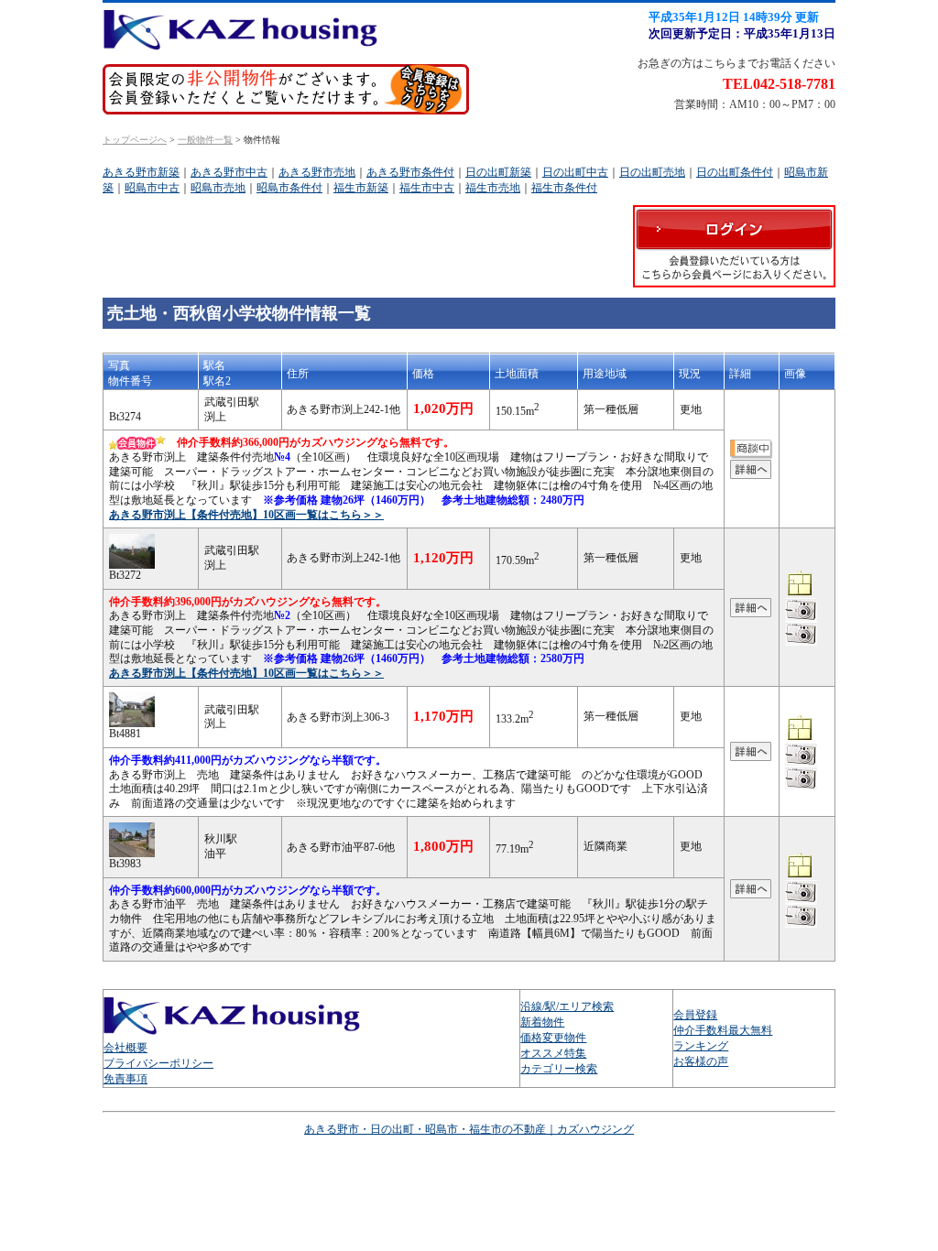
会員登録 (695, 1014)
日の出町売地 (652, 172)
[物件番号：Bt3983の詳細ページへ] (750, 890)
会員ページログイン (734, 246)
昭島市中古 (152, 187)
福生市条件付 (564, 187)
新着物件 (542, 1022)
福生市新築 (360, 187)
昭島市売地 (218, 187)
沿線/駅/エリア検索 (567, 1006)
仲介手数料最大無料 (722, 1030)
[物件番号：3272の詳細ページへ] (132, 561)
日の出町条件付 (734, 172)
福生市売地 (492, 187)
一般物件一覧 (205, 140)
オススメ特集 (553, 1053)
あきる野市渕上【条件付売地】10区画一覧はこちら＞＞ (246, 514)
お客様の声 (700, 1061)
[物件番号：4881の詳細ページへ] (132, 719)
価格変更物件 (553, 1037)
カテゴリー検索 (558, 1068)
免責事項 (125, 1078)
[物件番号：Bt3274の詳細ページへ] (750, 470)
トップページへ (135, 140)
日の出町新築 (498, 172)
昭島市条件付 (289, 187)
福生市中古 (426, 187)
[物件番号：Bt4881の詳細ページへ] (750, 753)
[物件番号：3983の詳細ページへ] (132, 849)
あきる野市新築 (141, 172)
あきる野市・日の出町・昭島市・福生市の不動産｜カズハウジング (469, 1129)
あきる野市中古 (229, 172)
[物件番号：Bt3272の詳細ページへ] (750, 609)
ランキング (700, 1045)
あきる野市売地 (316, 172)
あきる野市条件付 (410, 172)
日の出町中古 (575, 172)
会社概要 (125, 1047)
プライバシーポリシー (158, 1063)
